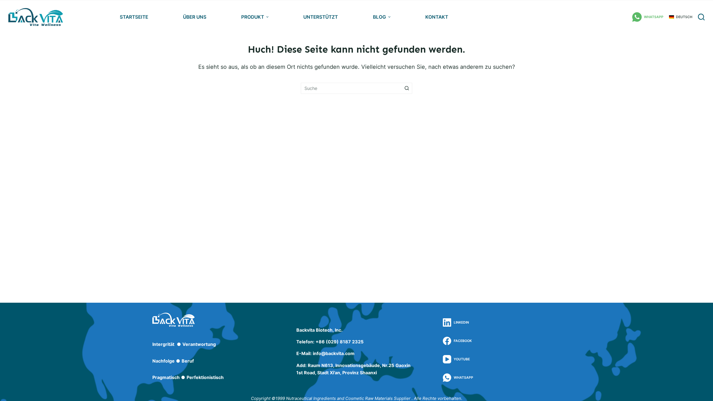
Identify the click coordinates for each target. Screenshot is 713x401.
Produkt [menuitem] (252, 17)
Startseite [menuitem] (134, 17)
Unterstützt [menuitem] (320, 17)
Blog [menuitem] (379, 17)
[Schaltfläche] (406, 88)
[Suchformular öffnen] (701, 17)
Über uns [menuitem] (194, 17)
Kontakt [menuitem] (436, 17)
